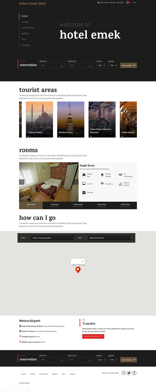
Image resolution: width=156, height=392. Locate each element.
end (79, 238)
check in (42, 61)
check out (72, 61)
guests (111, 61)
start (23, 238)
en (135, 2)
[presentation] (21, 182)
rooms (99, 61)
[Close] (82, 261)
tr (131, 2)
